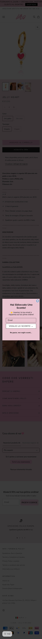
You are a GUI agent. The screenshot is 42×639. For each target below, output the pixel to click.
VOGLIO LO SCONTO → (21, 326)
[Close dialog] (37, 301)
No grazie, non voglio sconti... (21, 332)
